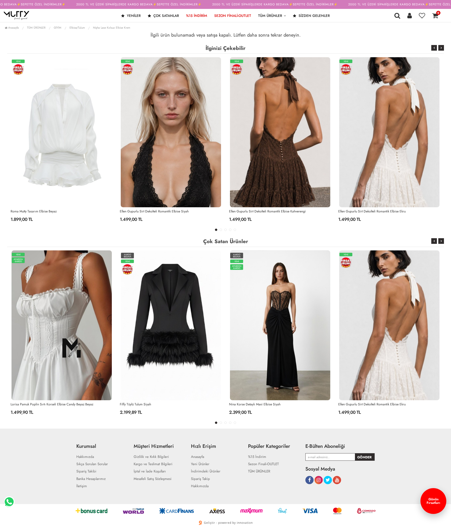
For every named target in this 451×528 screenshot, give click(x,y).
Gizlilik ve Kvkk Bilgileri (151, 456)
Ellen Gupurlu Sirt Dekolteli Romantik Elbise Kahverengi (158, 211)
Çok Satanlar (165, 15)
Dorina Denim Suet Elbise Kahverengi (364, 404)
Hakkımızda (85, 456)
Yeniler (133, 15)
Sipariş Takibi (86, 471)
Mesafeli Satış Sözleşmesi (152, 478)
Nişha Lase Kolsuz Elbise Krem (111, 28)
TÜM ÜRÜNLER (270, 15)
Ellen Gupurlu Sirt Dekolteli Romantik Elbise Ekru (262, 211)
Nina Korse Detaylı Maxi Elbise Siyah (145, 404)
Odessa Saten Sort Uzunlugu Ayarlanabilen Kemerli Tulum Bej (380, 211)
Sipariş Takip (200, 478)
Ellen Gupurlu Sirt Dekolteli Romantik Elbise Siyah (45, 211)
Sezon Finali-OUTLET (232, 15)
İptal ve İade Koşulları (150, 471)
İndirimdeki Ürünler (205, 471)
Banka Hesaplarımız (91, 478)
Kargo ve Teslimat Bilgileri (153, 464)
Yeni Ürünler (200, 464)
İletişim (81, 486)
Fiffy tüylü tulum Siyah (26, 404)
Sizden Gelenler (313, 15)
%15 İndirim (196, 15)
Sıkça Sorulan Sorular (92, 464)
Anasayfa (13, 28)
